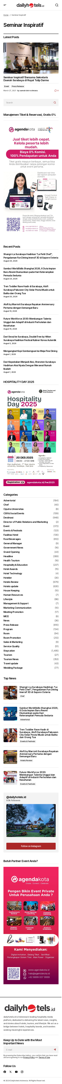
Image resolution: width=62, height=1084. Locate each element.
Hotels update (10, 586)
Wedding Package (12, 668)
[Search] (55, 103)
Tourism (7, 655)
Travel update (10, 663)
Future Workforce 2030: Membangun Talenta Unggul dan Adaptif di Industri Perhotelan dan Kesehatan (27, 322)
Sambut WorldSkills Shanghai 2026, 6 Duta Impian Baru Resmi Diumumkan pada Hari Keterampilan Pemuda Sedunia (29, 272)
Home (6, 15)
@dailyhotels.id (16, 797)
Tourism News (10, 659)
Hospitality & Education (15, 565)
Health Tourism (11, 560)
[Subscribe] (55, 1050)
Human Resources (13, 595)
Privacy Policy (29, 1057)
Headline (8, 556)
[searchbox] (28, 102)
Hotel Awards (10, 569)
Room (6, 633)
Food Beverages (12, 539)
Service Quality (11, 646)
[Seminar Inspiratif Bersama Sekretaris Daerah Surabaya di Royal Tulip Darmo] (31, 58)
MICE (6, 616)
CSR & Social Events (13, 513)
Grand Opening (11, 552)
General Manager (12, 543)
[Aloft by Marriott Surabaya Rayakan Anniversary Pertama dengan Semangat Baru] (10, 757)
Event (6, 86)
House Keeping (11, 590)
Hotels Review (10, 582)
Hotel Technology (12, 573)
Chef (6, 505)
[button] (4, 5)
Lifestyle (7, 599)
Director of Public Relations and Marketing (25, 522)
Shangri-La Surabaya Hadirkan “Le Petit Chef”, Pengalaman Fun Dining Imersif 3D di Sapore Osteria (38, 690)
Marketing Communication (17, 608)
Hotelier (7, 578)
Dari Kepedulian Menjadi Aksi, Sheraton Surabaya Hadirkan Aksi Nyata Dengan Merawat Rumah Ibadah (29, 365)
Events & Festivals (12, 530)
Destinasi (8, 517)
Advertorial (9, 500)
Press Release (18, 86)
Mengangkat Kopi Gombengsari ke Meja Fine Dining (30, 351)
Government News (13, 547)
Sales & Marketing (12, 642)
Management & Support (15, 603)
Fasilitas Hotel (10, 535)
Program (8, 629)
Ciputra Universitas (13, 509)
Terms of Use (44, 1057)
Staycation (9, 651)
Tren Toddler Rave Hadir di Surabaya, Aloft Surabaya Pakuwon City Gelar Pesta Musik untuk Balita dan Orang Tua (28, 290)
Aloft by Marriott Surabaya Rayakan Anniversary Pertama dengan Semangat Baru (38, 754)
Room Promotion (12, 638)
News (6, 620)
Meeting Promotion (13, 612)
